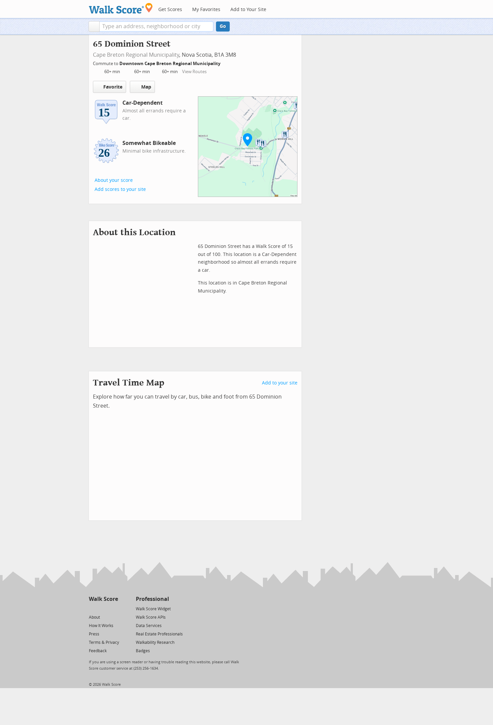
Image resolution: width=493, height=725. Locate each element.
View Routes (194, 71)
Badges (143, 651)
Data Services (149, 625)
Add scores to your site (120, 189)
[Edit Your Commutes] (224, 62)
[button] (94, 26)
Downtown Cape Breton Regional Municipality (170, 63)
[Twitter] (93, 608)
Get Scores (170, 9)
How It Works (101, 625)
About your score (114, 180)
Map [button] (146, 87)
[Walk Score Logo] (121, 8)
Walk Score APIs (151, 617)
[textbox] (156, 26)
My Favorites (206, 9)
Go (223, 26)
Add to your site (279, 383)
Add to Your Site (248, 9)
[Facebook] (103, 608)
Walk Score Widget (153, 609)
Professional (152, 599)
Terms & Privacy (104, 642)
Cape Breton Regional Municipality (136, 55)
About (94, 617)
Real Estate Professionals (159, 634)
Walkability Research (155, 642)
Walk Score (103, 599)
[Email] (113, 608)
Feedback (98, 651)
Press (94, 634)
